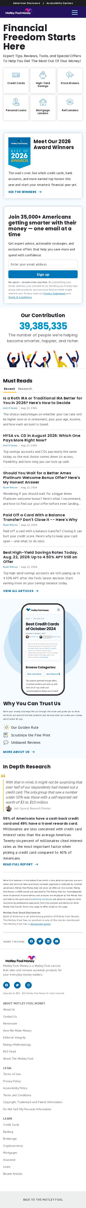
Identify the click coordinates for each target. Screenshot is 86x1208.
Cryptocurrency (13, 1146)
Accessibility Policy (15, 1088)
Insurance (9, 1160)
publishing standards (41, 899)
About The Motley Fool (18, 1058)
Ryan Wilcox (10, 487)
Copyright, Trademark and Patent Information (32, 1102)
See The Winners (22, 192)
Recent (9, 389)
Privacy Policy (12, 1081)
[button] (75, 13)
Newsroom (10, 1023)
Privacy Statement (55, 293)
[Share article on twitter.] (40, 944)
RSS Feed (9, 1051)
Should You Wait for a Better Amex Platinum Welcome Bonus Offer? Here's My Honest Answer (41, 478)
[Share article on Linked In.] (48, 944)
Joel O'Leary (10, 407)
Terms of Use (12, 1074)
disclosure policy (40, 923)
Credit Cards (11, 1124)
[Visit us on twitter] (19, 987)
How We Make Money (17, 1030)
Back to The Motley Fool (43, 1200)
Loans (7, 1166)
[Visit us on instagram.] (30, 987)
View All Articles (18, 591)
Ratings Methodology (17, 1044)
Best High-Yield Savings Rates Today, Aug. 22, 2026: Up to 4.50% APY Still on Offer (40, 557)
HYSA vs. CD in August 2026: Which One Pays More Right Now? (41, 438)
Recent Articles (13, 1174)
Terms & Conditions (20, 297)
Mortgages (10, 1152)
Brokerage (10, 1138)
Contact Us (10, 1016)
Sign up (43, 274)
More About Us (16, 752)
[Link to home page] (17, 12)
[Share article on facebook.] (31, 944)
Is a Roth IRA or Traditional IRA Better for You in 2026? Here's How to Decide (42, 400)
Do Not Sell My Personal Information (27, 1109)
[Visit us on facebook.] (8, 987)
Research (25, 389)
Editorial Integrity (14, 1037)
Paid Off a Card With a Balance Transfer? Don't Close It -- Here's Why (40, 517)
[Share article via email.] (56, 944)
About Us (9, 1009)
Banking (8, 1132)
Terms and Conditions (17, 1095)
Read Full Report (18, 864)
